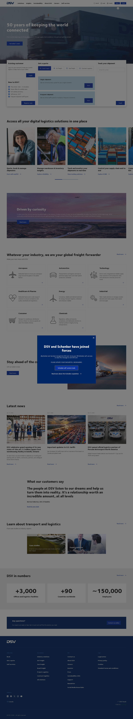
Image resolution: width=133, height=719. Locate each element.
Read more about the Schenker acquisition (65, 374)
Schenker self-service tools (66, 368)
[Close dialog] (93, 337)
